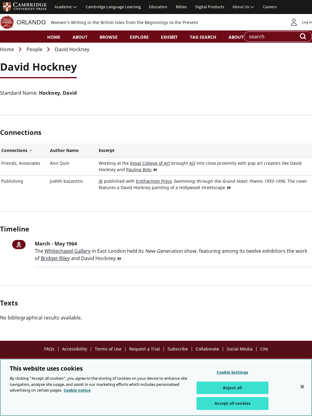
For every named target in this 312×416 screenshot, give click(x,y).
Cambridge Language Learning (113, 6)
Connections (24, 150)
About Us (240, 6)
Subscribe (178, 349)
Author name (64, 150)
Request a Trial (144, 349)
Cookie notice (77, 390)
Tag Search (203, 37)
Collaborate (207, 349)
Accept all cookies (232, 403)
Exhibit (169, 37)
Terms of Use (108, 349)
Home (53, 37)
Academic (63, 6)
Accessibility (74, 349)
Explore (139, 37)
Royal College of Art (150, 163)
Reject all (232, 387)
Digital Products (209, 6)
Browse (109, 37)
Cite (264, 349)
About (80, 37)
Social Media (240, 349)
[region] (156, 387)
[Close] (302, 386)
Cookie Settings (232, 372)
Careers (270, 6)
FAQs (49, 349)
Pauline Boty (138, 169)
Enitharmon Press (154, 181)
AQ (192, 163)
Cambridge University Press (25, 6)
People (34, 49)
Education (158, 6)
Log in (307, 22)
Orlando (31, 22)
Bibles (181, 6)
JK (101, 181)
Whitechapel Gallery (67, 251)
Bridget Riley (55, 258)
